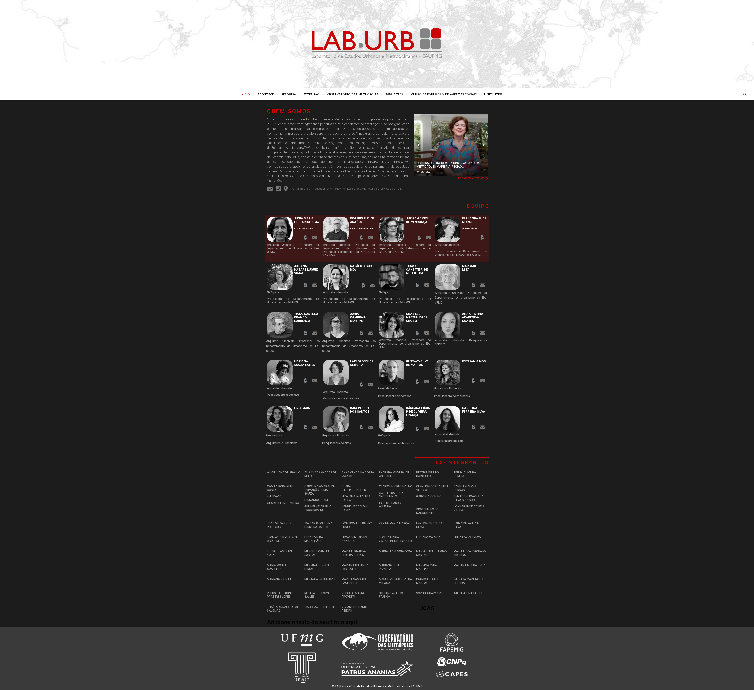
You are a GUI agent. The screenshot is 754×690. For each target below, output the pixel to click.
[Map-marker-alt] (285, 189)
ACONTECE (266, 94)
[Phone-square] (278, 189)
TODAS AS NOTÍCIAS (471, 178)
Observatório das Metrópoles (353, 94)
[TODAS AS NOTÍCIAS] (486, 178)
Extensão (311, 94)
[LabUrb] (377, 43)
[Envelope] (270, 189)
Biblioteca (395, 94)
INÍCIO (245, 94)
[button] (418, 145)
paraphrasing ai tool (380, 138)
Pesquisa (288, 94)
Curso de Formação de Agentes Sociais (444, 94)
